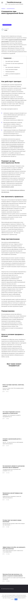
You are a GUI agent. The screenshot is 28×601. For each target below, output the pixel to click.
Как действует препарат (12, 61)
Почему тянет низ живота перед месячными (12, 520)
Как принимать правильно (12, 67)
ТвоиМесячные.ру (14, 2)
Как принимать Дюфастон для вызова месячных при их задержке (14, 466)
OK (16, 599)
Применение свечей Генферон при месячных (12, 493)
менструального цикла (7, 186)
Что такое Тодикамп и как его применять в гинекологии (11, 412)
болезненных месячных (16, 146)
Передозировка (9, 71)
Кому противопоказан (11, 69)
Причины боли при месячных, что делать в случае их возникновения (13, 575)
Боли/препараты (7, 24)
